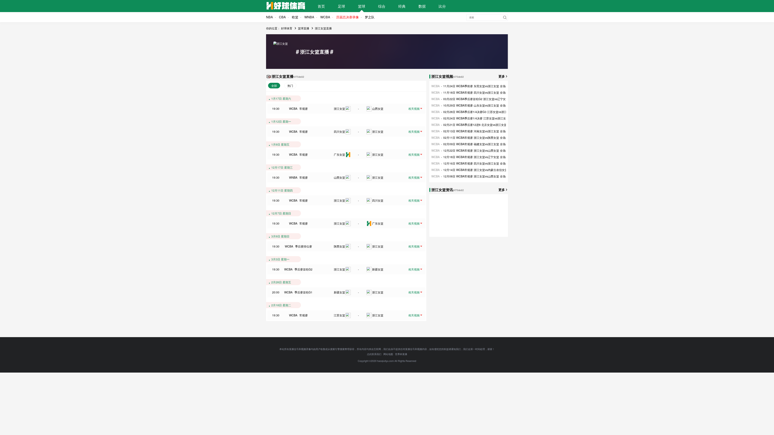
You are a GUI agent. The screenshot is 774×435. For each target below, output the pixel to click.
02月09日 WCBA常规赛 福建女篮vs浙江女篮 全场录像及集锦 (481, 144)
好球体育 (286, 28)
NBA (269, 17)
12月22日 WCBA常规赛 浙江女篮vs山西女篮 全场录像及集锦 (481, 150)
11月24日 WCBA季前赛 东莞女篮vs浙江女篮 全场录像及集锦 (481, 86)
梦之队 (370, 17)
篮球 (361, 6)
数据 (422, 6)
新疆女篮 (377, 269)
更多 (501, 76)
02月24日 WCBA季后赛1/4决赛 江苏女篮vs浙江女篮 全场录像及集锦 (486, 118)
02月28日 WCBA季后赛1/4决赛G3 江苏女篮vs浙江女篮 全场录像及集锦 (488, 112)
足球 (341, 6)
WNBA (309, 17)
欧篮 (295, 17)
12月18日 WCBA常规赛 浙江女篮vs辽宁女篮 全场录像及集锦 (481, 157)
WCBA (325, 17)
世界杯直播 (401, 354)
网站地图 (388, 354)
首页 (321, 6)
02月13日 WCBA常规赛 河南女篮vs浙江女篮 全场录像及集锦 (481, 131)
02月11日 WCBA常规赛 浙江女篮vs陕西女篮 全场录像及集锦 (481, 138)
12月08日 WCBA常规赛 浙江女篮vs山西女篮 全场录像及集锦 (481, 176)
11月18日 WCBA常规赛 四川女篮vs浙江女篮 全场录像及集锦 (481, 92)
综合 (381, 6)
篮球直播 (303, 28)
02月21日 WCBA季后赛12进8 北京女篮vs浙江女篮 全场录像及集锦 (485, 125)
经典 (402, 6)
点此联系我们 (374, 354)
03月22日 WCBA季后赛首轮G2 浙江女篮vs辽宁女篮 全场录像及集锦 (486, 99)
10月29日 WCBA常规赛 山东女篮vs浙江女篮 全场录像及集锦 (481, 105)
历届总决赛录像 (347, 17)
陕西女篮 (339, 246)
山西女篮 (377, 109)
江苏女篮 (339, 315)
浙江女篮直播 (323, 28)
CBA (282, 17)
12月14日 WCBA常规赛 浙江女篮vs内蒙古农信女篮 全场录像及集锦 (485, 170)
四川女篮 (339, 131)
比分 (442, 6)
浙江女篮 (339, 109)
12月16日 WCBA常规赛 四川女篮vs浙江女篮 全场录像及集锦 (481, 163)
